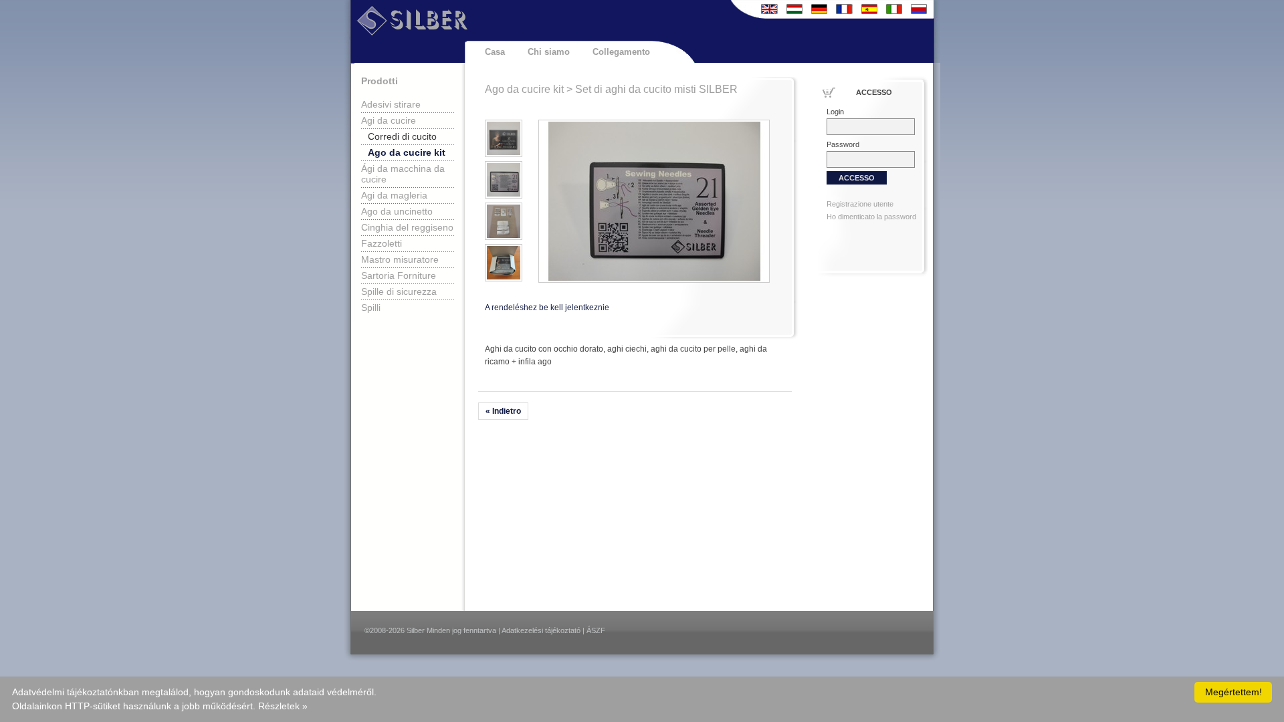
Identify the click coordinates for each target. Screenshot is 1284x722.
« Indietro (503, 411)
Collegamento (621, 52)
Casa (495, 52)
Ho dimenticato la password (871, 217)
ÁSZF (595, 630)
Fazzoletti (381, 243)
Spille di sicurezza (399, 291)
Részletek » (283, 706)
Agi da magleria (394, 195)
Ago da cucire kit (406, 152)
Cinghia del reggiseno (407, 227)
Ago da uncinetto (397, 211)
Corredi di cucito (402, 136)
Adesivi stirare (391, 104)
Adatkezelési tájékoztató (541, 630)
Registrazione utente (860, 204)
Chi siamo (549, 52)
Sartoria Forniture (398, 275)
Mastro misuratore (400, 259)
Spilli (371, 307)
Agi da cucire (388, 120)
